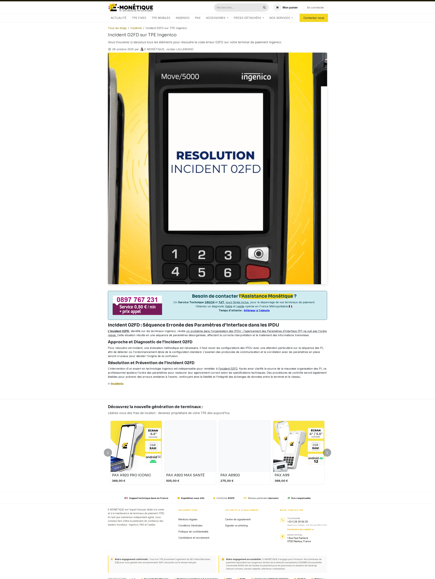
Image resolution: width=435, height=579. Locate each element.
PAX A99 (282, 475)
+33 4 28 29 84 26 (297, 521)
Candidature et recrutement (193, 537)
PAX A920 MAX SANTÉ (185, 475)
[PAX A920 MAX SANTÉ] (190, 446)
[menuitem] (118, 17)
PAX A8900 (230, 475)
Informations (188, 510)
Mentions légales (187, 519)
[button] (110, 452)
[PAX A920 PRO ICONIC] (136, 446)
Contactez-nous (313, 18)
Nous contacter (291, 510)
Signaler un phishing (236, 525)
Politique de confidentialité (193, 531)
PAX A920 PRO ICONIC (131, 475)
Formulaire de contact (299, 529)
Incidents (136, 28)
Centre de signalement (238, 519)
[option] (217, 452)
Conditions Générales (190, 525)
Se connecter (315, 7)
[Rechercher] (264, 7)
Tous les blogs (117, 28)
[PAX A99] (298, 446)
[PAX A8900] (244, 446)
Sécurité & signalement (242, 510)
